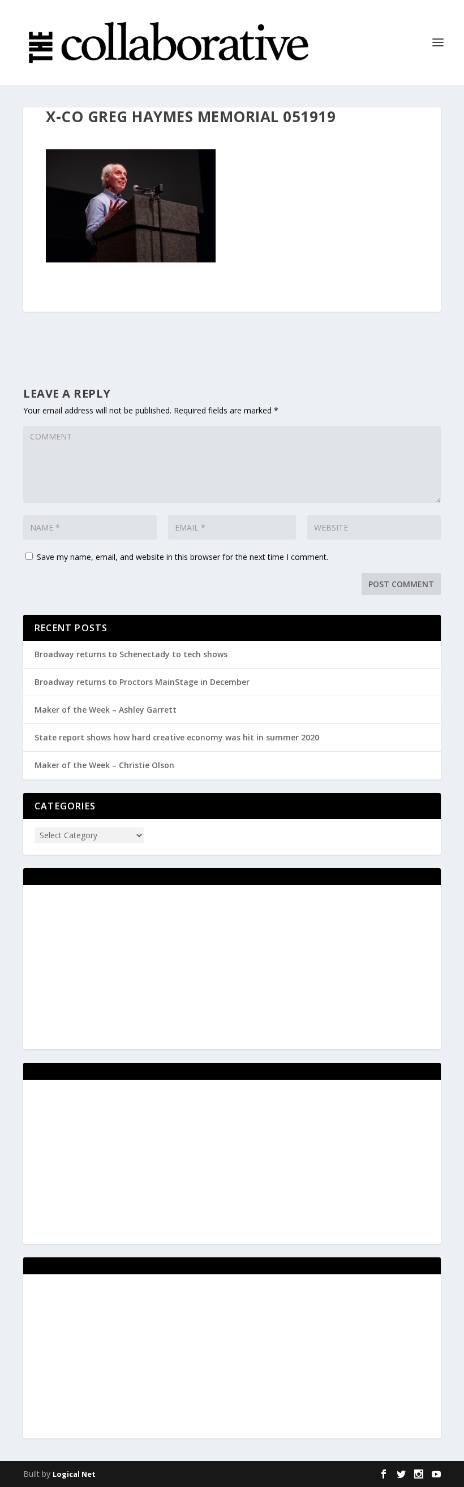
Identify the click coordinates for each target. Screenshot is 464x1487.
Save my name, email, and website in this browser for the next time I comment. (182, 556)
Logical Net (74, 1474)
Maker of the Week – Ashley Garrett (106, 709)
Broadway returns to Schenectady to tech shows (131, 654)
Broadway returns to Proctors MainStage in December (142, 681)
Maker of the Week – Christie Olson (104, 765)
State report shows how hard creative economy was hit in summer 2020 (177, 737)
